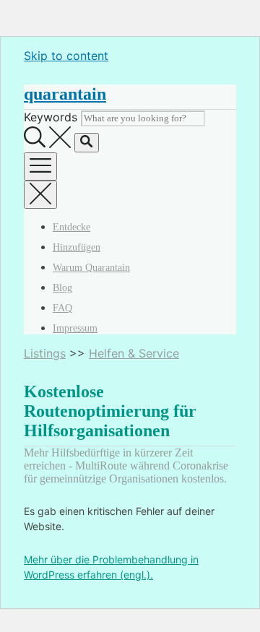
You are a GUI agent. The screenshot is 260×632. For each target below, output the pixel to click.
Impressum (75, 328)
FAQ (62, 308)
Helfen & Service (134, 353)
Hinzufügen (76, 247)
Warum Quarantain (91, 267)
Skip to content (66, 55)
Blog (62, 287)
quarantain (65, 94)
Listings (45, 353)
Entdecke (71, 227)
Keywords (50, 117)
